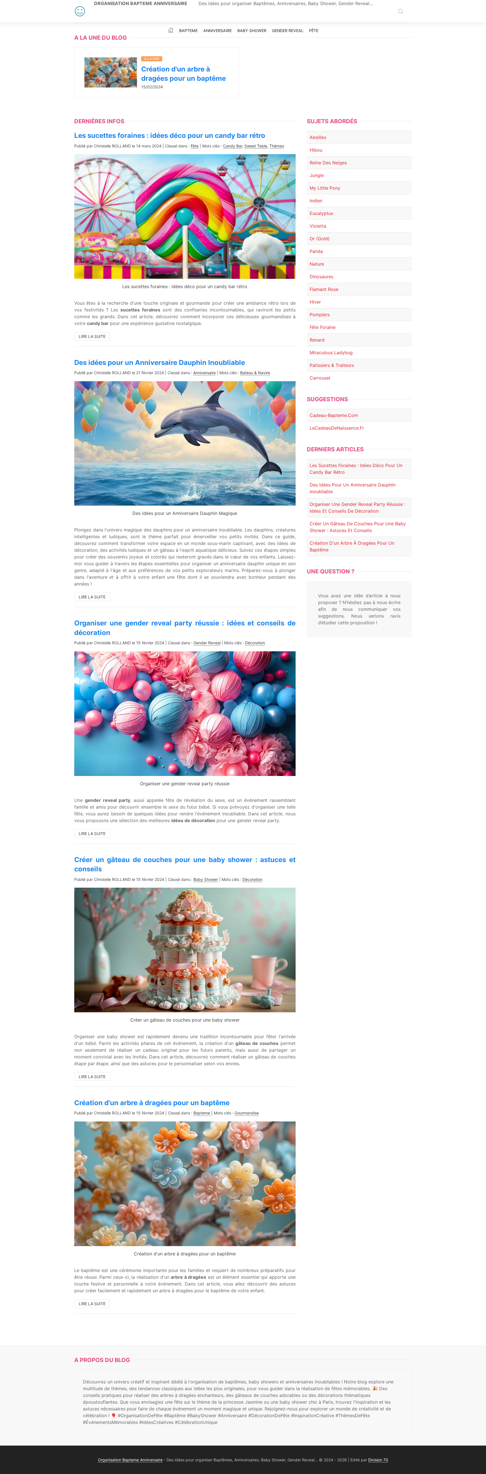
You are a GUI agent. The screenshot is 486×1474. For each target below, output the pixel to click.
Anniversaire (217, 30)
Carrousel (320, 378)
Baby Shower (251, 30)
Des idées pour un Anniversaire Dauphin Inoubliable (159, 362)
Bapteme (188, 30)
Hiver (315, 302)
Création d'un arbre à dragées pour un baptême (152, 1103)
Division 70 (378, 1459)
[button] (400, 11)
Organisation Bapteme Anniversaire (140, 3)
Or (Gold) (320, 238)
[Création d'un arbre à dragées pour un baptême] (110, 72)
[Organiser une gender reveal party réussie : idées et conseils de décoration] (185, 713)
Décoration (255, 642)
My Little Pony (325, 188)
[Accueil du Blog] (171, 30)
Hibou (316, 150)
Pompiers (320, 314)
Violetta (318, 226)
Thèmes (276, 145)
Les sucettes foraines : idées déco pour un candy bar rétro (169, 135)
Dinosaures (321, 276)
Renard (317, 340)
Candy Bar (232, 145)
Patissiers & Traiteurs (332, 365)
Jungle (317, 175)
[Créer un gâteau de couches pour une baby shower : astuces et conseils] (185, 949)
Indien (316, 200)
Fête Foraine (323, 327)
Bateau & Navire (255, 372)
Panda (316, 251)
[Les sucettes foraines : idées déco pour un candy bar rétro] (185, 216)
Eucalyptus (321, 213)
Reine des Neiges (328, 162)
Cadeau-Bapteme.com (334, 415)
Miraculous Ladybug (331, 352)
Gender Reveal (287, 30)
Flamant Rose (324, 289)
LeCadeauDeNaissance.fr (337, 428)
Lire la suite (92, 336)
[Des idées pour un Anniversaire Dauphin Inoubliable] (185, 443)
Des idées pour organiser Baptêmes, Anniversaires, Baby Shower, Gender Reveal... (286, 3)
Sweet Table (255, 145)
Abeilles (318, 137)
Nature (317, 264)
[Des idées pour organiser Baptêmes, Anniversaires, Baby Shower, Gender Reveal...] (80, 11)
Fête (313, 30)
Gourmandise (247, 1112)
